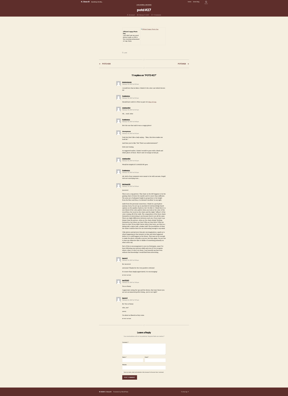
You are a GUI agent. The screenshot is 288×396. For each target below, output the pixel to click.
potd (125, 52)
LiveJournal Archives (144, 5)
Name (124, 357)
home (189, 1)
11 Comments (157, 15)
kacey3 (133, 15)
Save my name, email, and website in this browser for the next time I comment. (144, 372)
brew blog (196, 1)
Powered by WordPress (120, 392)
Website (124, 364)
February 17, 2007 (144, 15)
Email (147, 357)
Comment (125, 342)
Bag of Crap (152, 102)
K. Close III (85, 2)
